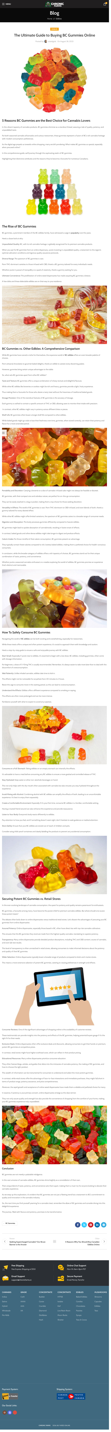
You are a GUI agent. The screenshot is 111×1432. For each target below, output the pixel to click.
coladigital (52, 41)
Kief (59, 1306)
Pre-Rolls (5, 1315)
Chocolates (80, 1306)
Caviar (41, 1301)
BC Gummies (10, 1223)
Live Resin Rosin (64, 1310)
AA (22, 1310)
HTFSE (60, 1297)
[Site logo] (54, 4)
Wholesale (6, 1310)
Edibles (59, 18)
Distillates (43, 1315)
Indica (4, 1297)
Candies (79, 1301)
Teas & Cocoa (81, 1320)
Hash (41, 1320)
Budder (42, 1297)
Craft (23, 1297)
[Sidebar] (3, 433)
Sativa (4, 1301)
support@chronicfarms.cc (22, 1280)
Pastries (79, 1310)
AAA (22, 1306)
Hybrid (4, 1306)
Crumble (42, 1306)
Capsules (98, 1301)
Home (49, 18)
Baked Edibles (81, 1297)
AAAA (23, 1301)
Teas (96, 1310)
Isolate (60, 1301)
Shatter (60, 1320)
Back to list (54, 1241)
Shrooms (98, 1297)
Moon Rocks (62, 1315)
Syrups (78, 1315)
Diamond (43, 1310)
